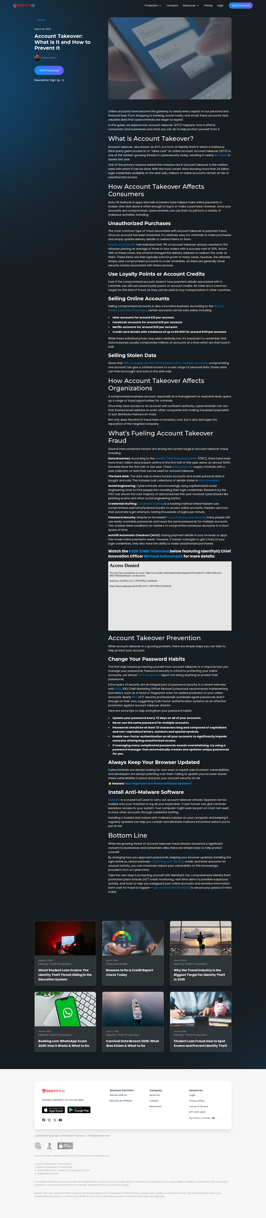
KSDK (118, 689)
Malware (114, 800)
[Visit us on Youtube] (60, 1120)
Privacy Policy (196, 1100)
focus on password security (186, 517)
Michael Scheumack (163, 556)
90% (134, 697)
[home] (24, 5)
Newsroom (155, 1106)
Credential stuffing (150, 504)
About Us (154, 1095)
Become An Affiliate (121, 1100)
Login (220, 5)
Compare (172, 5)
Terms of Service (198, 1106)
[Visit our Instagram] (49, 1120)
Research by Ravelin (122, 244)
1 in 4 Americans (149, 675)
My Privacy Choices (199, 1118)
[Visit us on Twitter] (55, 1120)
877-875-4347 (197, 1112)
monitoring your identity (167, 861)
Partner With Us (118, 1095)
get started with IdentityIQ (172, 888)
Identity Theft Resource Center (176, 458)
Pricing (208, 5)
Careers (154, 1100)
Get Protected (241, 5)
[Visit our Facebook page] (44, 1120)
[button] (153, 5)
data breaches (182, 467)
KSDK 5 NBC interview (149, 551)
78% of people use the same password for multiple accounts (165, 363)
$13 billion (220, 155)
